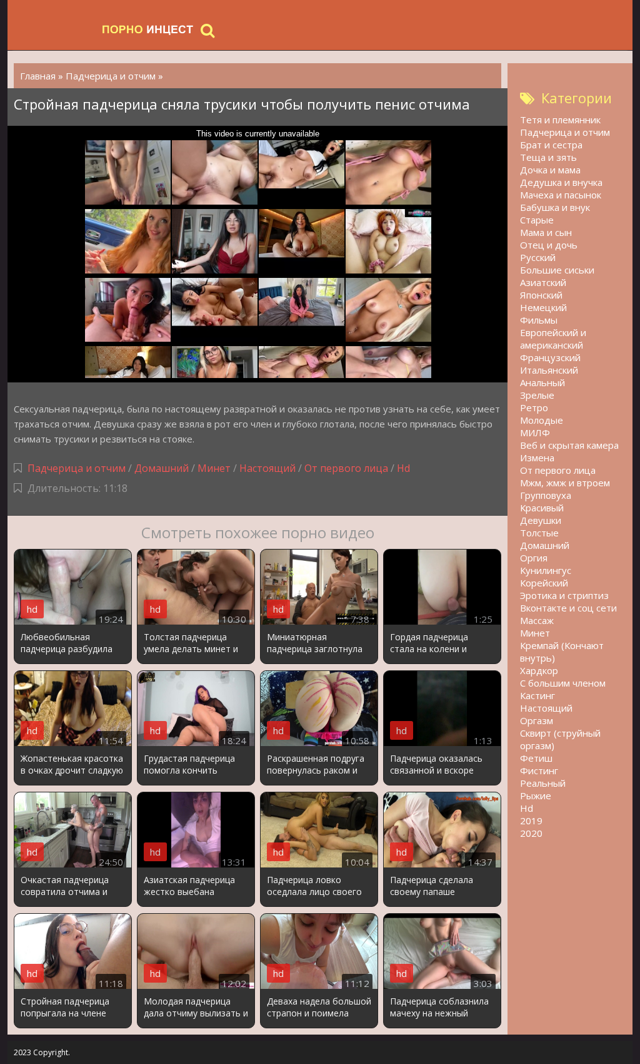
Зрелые (537, 395)
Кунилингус (545, 570)
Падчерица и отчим (77, 468)
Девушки (540, 520)
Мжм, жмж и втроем (565, 482)
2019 (531, 820)
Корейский (544, 582)
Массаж (537, 620)
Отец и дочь (549, 244)
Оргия (534, 557)
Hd (403, 468)
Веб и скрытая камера (569, 445)
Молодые (541, 420)
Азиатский (543, 282)
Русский (538, 257)
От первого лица (346, 468)
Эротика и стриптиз (564, 595)
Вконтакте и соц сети (568, 607)
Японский (541, 295)
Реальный (543, 783)
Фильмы (539, 320)
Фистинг (539, 770)
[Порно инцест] (148, 29)
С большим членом (563, 683)
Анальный (542, 382)
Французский (550, 357)
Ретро (534, 407)
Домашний (162, 468)
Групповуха (545, 495)
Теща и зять (548, 157)
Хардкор (539, 670)
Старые (537, 219)
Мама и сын (546, 232)
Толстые (539, 532)
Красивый (542, 507)
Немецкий (543, 307)
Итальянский (549, 370)
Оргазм (536, 720)
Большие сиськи (557, 269)
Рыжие (535, 795)
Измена (537, 457)
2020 (531, 833)
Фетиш (536, 758)
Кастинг (537, 695)
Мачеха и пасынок (560, 194)
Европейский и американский (553, 338)
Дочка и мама (550, 169)
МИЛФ (535, 432)
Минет (214, 468)
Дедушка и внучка (561, 182)
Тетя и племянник (560, 119)
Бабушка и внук (555, 207)
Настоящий (267, 468)
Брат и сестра (551, 144)
